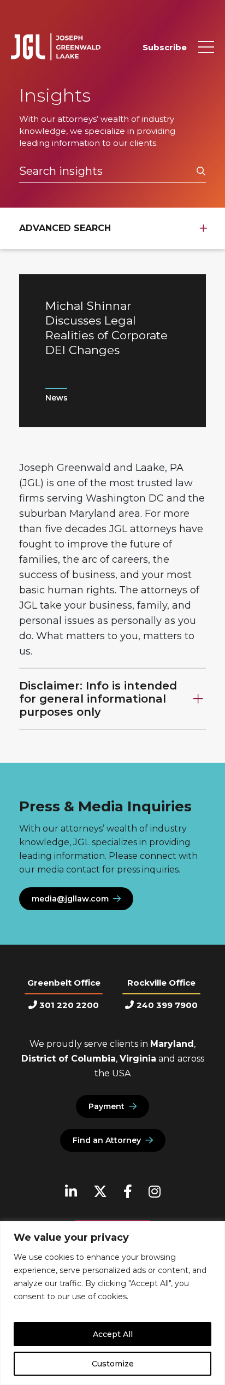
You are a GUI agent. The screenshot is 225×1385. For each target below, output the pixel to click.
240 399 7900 (167, 1005)
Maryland (172, 1044)
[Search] (201, 171)
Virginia (138, 1058)
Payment (106, 1106)
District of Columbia (68, 1058)
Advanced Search (65, 228)
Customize (113, 1364)
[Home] (55, 47)
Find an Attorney (107, 1140)
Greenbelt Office (63, 982)
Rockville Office (161, 982)
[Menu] (206, 47)
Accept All (113, 1334)
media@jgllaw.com (70, 899)
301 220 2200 (69, 1005)
